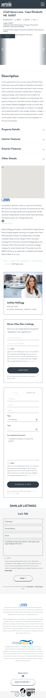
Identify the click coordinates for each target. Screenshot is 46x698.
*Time (9, 425)
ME (17, 261)
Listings (12, 261)
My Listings (10, 309)
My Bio (34, 309)
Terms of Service (12, 493)
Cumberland (25, 261)
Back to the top (22, 682)
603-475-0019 (12, 306)
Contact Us (15, 392)
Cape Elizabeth (36, 261)
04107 (7, 264)
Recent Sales (19, 309)
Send (22, 578)
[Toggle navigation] (42, 4)
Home (5, 261)
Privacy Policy (7, 223)
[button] (3, 49)
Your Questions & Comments (16, 435)
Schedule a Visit (30, 392)
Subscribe (23, 370)
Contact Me (27, 309)
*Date (9, 416)
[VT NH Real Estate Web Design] (27, 691)
